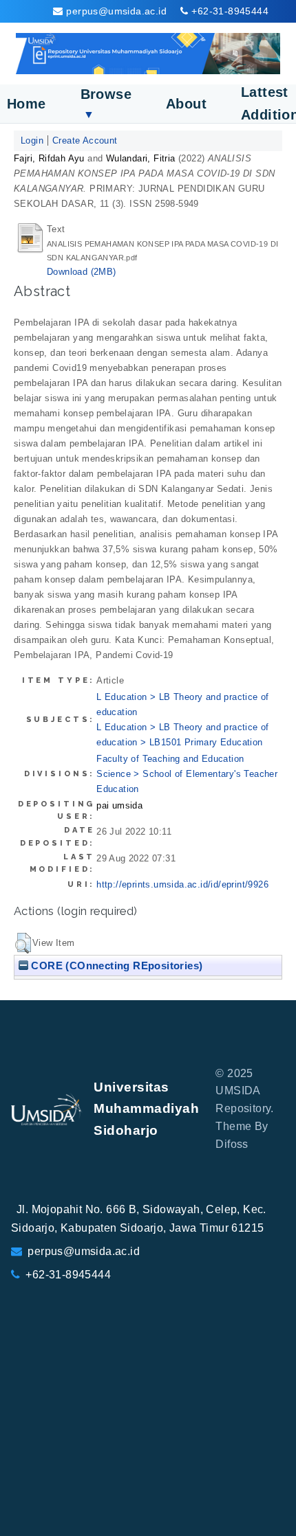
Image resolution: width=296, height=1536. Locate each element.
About (186, 103)
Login (32, 140)
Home (26, 103)
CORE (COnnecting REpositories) (115, 965)
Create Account (85, 140)
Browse (106, 103)
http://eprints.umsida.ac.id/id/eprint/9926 (182, 884)
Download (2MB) (81, 272)
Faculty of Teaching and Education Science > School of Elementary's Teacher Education (186, 774)
